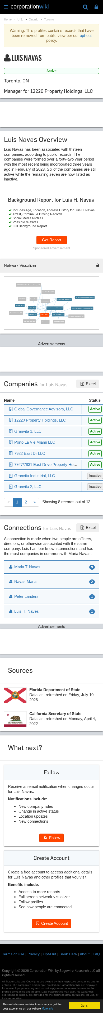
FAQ (96, 954)
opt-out (86, 35)
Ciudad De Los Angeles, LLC (76, 316)
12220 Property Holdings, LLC (64, 299)
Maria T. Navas (32, 307)
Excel (90, 383)
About (85, 954)
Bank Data (68, 954)
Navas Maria (33, 299)
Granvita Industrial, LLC (16, 312)
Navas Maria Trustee (59, 321)
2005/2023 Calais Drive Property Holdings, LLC (28, 284)
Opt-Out (49, 954)
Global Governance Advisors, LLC (55, 308)
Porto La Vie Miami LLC (58, 315)
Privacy (33, 954)
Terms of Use (13, 954)
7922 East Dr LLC (20, 305)
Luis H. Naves (21, 298)
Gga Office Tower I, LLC (48, 291)
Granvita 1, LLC (32, 314)
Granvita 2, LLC (45, 301)
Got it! (84, 1005)
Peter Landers (45, 321)
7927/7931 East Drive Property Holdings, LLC (82, 308)
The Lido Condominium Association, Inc (85, 297)
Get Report (51, 240)
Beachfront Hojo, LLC (29, 321)
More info (47, 1008)
